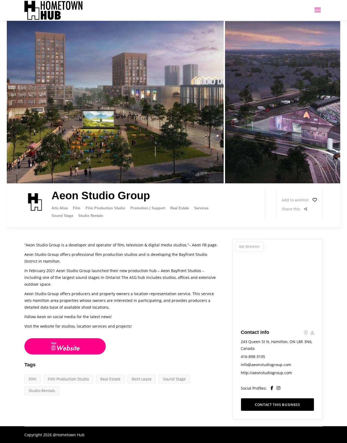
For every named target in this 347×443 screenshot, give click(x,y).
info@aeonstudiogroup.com (266, 364)
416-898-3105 (253, 356)
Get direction (249, 246)
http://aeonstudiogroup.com (266, 372)
